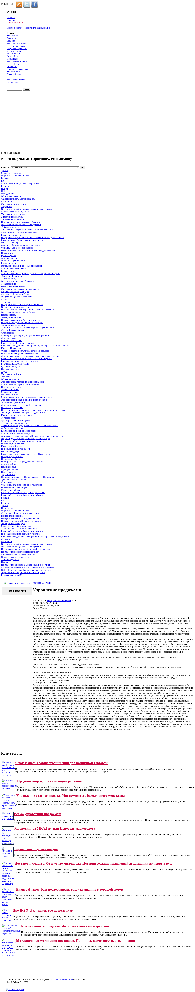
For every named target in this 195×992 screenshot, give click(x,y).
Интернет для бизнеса (12, 456)
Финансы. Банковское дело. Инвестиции (21, 245)
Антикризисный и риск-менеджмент (19, 232)
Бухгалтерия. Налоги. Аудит (15, 363)
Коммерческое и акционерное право (18, 430)
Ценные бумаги (8, 255)
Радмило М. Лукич (42, 583)
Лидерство (6, 206)
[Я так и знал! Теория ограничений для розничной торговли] (8, 775)
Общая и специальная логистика (17, 296)
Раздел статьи (13, 82)
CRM (3, 191)
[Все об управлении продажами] (7, 818)
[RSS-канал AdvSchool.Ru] (19, 4)
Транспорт (6, 302)
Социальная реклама (17, 48)
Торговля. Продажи (10, 278)
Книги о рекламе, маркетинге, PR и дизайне (28, 28)
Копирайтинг (13, 56)
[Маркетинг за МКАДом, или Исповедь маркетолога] (7, 843)
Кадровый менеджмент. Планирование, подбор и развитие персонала (35, 345)
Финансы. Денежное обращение (17, 248)
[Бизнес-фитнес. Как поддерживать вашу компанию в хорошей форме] (8, 904)
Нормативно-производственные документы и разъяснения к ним (33, 410)
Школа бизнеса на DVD (12, 575)
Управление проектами (12, 219)
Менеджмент (13, 71)
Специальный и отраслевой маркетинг (20, 183)
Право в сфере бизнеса (12, 407)
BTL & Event (13, 64)
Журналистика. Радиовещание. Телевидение (23, 240)
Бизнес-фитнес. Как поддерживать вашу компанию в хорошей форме (70, 889)
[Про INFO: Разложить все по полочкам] (7, 920)
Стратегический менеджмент (15, 211)
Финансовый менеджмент (14, 268)
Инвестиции (7, 253)
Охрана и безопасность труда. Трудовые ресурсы (25, 351)
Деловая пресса (8, 338)
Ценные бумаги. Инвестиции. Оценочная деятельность (28, 250)
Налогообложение (10, 369)
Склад (4, 299)
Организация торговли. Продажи (17, 281)
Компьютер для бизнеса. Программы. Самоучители (26, 454)
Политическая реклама (18, 69)
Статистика (6, 482)
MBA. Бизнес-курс (10, 242)
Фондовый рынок (10, 258)
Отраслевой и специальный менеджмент (21, 224)
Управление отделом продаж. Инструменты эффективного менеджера (70, 795)
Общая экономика (10, 379)
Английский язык (10, 464)
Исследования (14, 51)
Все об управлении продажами (37, 814)
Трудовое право (8, 418)
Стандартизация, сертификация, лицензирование (25, 335)
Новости (11, 20)
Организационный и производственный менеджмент (27, 209)
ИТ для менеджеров (11, 451)
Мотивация (6, 201)
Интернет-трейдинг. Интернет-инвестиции (22, 322)
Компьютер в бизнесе (11, 446)
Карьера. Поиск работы (12, 348)
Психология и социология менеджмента (20, 353)
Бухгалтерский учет (11, 366)
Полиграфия (7, 508)
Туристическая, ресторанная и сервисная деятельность (27, 327)
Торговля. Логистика (11, 276)
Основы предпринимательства (16, 307)
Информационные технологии (16, 449)
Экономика (6, 376)
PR (2, 181)
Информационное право (13, 443)
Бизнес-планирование (12, 235)
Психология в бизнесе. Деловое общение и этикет (25, 565)
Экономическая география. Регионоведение (22, 382)
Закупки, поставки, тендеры (15, 291)
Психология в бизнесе (12, 459)
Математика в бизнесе (12, 490)
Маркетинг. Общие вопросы (15, 175)
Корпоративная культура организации (19, 361)
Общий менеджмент (11, 196)
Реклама (11, 41)
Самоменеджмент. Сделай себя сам (18, 199)
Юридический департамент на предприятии (22, 441)
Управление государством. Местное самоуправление (27, 229)
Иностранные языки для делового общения (22, 461)
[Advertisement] (17, 121)
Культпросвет (13, 53)
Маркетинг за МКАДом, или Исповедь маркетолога (54, 828)
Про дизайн (12, 59)
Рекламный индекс (16, 79)
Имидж (4, 188)
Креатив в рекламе (16, 46)
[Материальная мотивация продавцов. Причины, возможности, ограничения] (8, 955)
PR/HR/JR (12, 66)
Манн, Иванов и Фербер (59, 600)
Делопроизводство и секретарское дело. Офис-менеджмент (30, 356)
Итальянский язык (10, 472)
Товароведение (8, 284)
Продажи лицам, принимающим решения (49, 781)
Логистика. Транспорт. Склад (15, 294)
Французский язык (10, 469)
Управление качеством (12, 217)
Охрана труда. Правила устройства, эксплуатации (25, 438)
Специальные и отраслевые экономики (20, 384)
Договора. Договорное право (15, 420)
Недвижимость (8, 315)
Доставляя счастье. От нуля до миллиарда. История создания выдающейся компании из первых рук (93, 863)
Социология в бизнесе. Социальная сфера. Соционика (27, 477)
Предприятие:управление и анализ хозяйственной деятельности (32, 237)
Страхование (7, 333)
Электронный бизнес (11, 317)
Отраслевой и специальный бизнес (18, 312)
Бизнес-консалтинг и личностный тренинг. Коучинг (26, 358)
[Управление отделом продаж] (7, 856)
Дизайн (4, 170)
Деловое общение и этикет (14, 479)
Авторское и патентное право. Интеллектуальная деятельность (32, 436)
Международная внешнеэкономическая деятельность (27, 397)
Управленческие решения (13, 204)
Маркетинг (12, 35)
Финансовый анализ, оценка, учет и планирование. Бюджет (30, 273)
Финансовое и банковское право (17, 433)
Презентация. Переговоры (14, 487)
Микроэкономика (9, 394)
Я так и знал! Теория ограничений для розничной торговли (61, 763)
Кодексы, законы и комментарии (17, 415)
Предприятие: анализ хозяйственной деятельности (25, 549)
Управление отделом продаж (36, 849)
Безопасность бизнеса (11, 340)
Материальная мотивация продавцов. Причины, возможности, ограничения (75, 940)
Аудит (4, 371)
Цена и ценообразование (13, 286)
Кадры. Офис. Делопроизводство (17, 343)
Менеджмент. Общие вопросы (16, 526)
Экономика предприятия (13, 402)
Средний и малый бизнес (13, 330)
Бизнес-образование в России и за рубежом (22, 495)
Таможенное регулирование (15, 423)
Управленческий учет (11, 374)
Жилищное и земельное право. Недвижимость (23, 412)
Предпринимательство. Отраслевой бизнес (22, 304)
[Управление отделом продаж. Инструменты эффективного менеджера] (8, 808)
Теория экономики (10, 389)
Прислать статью (15, 22)
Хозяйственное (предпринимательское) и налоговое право (29, 425)
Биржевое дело (8, 263)
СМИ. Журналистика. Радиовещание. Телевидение (26, 570)
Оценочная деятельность (13, 260)
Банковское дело (9, 271)
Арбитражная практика (12, 428)
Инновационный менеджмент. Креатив (20, 222)
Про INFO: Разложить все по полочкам (43, 910)
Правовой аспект (15, 74)
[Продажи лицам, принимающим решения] (9, 788)
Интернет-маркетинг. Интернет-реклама (20, 320)
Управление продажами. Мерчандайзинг (21, 289)
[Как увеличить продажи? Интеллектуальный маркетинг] (11, 933)
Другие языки (8, 474)
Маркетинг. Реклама (11, 173)
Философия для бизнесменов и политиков (21, 485)
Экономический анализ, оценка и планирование (24, 400)
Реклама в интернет (16, 43)
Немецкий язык (8, 467)
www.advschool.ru (64, 979)
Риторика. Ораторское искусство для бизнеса (23, 492)
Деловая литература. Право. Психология (21, 405)
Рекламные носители (17, 61)
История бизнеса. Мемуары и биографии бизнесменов (27, 309)
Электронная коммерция (13, 325)
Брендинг (11, 38)
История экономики (11, 387)
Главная (11, 17)
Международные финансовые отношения (21, 266)
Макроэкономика (9, 392)
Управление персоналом (13, 214)
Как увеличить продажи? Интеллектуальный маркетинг (65, 926)
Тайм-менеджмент (10, 227)
